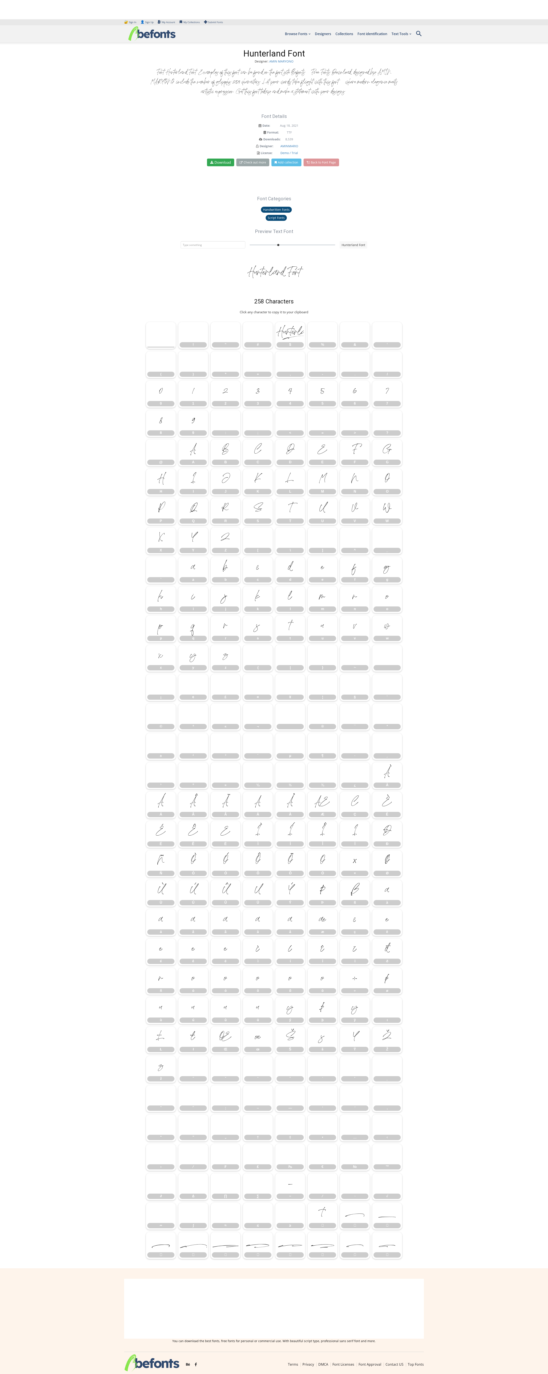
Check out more (255, 162)
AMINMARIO (289, 146)
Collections (344, 33)
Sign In (130, 22)
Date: (266, 125)
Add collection (288, 162)
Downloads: (272, 139)
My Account (168, 22)
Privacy (308, 1364)
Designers (323, 33)
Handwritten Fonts (276, 210)
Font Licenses (343, 1364)
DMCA (323, 1364)
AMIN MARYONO (281, 61)
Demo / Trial (289, 153)
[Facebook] (196, 1364)
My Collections (191, 22)
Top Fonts (416, 1364)
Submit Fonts (215, 22)
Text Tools (400, 33)
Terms (293, 1364)
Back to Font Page (323, 162)
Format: (273, 132)
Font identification (372, 33)
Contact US (395, 1364)
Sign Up (147, 22)
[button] (419, 35)
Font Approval (370, 1364)
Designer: (266, 146)
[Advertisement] (274, 1309)
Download (222, 162)
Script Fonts (276, 218)
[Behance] (188, 1364)
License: (267, 153)
